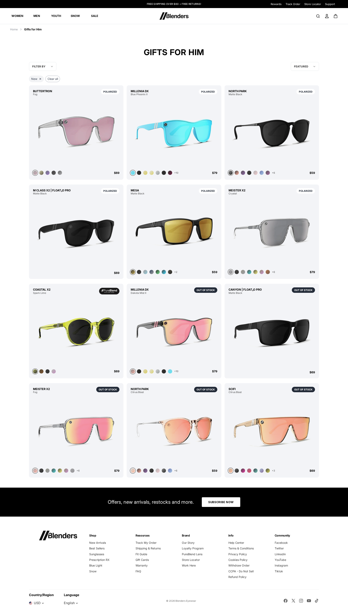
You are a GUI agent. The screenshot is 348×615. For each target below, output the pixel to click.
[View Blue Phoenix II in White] (151, 173)
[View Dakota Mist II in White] (151, 371)
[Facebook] (285, 600)
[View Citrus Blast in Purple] (262, 470)
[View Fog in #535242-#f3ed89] (60, 470)
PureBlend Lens (192, 554)
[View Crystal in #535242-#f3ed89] (255, 272)
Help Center (236, 542)
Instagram (281, 565)
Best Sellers (97, 548)
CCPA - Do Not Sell (241, 571)
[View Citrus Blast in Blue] (170, 470)
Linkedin (280, 554)
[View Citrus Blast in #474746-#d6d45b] (268, 470)
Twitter (279, 548)
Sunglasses (96, 554)
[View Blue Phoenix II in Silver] (158, 173)
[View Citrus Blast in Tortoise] (145, 470)
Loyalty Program (193, 548)
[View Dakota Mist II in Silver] (158, 371)
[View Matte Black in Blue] (262, 173)
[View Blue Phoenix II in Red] (170, 173)
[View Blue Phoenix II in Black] (139, 173)
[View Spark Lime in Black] (48, 371)
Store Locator (312, 4)
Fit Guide (141, 554)
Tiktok (279, 571)
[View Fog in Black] (54, 173)
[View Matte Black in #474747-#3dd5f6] (164, 272)
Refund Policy (237, 577)
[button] (305, 66)
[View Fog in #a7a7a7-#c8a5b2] (76, 133)
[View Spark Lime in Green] (76, 331)
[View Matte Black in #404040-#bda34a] (174, 232)
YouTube (280, 559)
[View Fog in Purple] (66, 470)
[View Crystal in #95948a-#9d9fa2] (243, 272)
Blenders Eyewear (185, 600)
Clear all (53, 78)
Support (330, 4)
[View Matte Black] (76, 233)
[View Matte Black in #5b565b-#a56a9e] (268, 173)
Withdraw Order (239, 565)
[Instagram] (301, 600)
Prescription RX (99, 559)
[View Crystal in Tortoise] (249, 272)
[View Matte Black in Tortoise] (243, 173)
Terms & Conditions (241, 548)
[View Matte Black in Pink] (237, 173)
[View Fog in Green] (41, 173)
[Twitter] (293, 600)
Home (14, 29)
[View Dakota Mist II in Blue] (170, 371)
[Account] (327, 16)
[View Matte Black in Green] (158, 272)
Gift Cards (142, 559)
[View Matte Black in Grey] (145, 272)
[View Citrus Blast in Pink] (174, 431)
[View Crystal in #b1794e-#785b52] (268, 272)
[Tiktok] (316, 600)
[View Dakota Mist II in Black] (139, 371)
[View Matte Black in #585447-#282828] (170, 272)
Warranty (142, 565)
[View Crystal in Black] (237, 272)
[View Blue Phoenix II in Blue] (174, 133)
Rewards (276, 4)
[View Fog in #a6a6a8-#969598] (72, 470)
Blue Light (95, 565)
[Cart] (336, 16)
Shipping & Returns (148, 548)
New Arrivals (97, 542)
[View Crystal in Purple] (262, 272)
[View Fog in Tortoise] (48, 173)
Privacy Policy (237, 554)
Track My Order (146, 542)
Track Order (293, 4)
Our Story (188, 542)
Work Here (189, 565)
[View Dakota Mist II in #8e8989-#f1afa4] (174, 331)
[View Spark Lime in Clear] (54, 371)
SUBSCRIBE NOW (221, 502)
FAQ (138, 571)
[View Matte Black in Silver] (151, 272)
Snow (92, 571)
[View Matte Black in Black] (272, 133)
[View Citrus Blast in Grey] (255, 470)
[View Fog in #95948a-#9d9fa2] (48, 470)
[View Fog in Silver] (76, 431)
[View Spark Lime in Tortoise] (41, 371)
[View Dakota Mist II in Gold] (145, 371)
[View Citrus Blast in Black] (164, 470)
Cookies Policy (238, 559)
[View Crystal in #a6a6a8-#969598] (272, 232)
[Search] (318, 16)
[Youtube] (309, 600)
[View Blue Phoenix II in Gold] (145, 173)
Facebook (281, 542)
